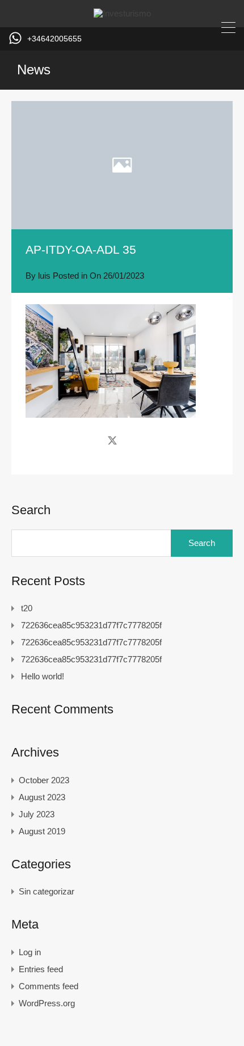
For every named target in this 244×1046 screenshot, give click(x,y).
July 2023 (36, 814)
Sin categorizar (46, 891)
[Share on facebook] (92, 440)
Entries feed (41, 969)
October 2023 (44, 780)
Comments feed (48, 986)
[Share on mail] (132, 440)
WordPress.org (47, 1003)
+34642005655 (54, 38)
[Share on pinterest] (151, 440)
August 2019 (42, 831)
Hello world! (42, 676)
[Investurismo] (122, 13)
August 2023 (42, 797)
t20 (26, 608)
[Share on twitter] (112, 440)
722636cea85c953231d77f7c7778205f (91, 625)
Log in (30, 952)
